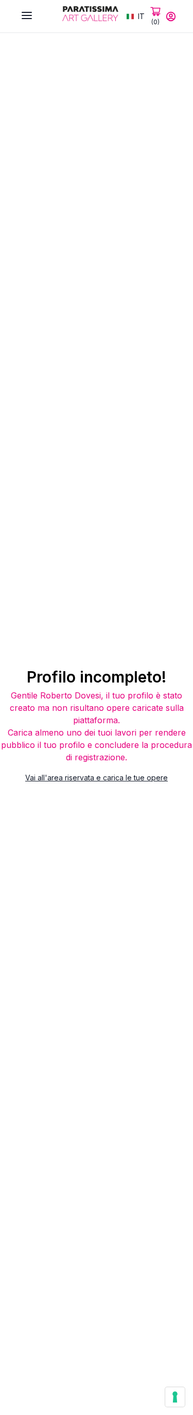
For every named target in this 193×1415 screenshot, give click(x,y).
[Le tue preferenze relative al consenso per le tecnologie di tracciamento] (175, 1397)
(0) (155, 22)
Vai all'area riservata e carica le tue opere (96, 777)
